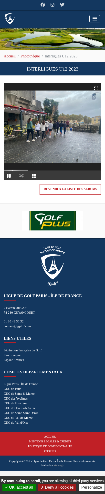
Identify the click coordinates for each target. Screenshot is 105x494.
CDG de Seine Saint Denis (21, 413)
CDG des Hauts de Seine (20, 408)
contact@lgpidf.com (17, 326)
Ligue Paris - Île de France (21, 384)
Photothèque (30, 56)
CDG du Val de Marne (18, 418)
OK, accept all (20, 487)
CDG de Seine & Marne (19, 393)
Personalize (91, 487)
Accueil (10, 56)
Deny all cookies (59, 487)
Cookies (50, 451)
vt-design (59, 465)
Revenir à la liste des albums (70, 189)
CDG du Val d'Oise (16, 422)
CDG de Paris (12, 389)
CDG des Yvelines (16, 398)
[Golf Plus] (52, 220)
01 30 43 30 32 (14, 321)
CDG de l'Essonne (15, 403)
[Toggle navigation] (94, 18)
